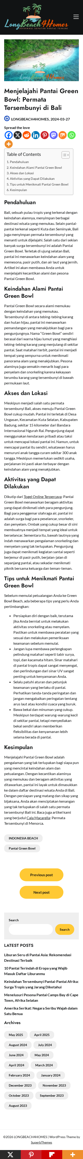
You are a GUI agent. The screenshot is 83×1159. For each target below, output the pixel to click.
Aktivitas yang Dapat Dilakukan (32, 178)
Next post (41, 892)
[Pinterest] (45, 135)
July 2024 (45, 1045)
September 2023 (52, 1095)
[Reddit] (27, 135)
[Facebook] (9, 135)
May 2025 (16, 1035)
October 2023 (19, 1095)
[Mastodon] (54, 135)
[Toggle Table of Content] (63, 155)
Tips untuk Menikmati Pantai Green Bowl (39, 184)
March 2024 (44, 1065)
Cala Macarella (38, 818)
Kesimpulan (18, 190)
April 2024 (16, 1065)
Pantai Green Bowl (22, 848)
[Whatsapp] (72, 135)
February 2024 (19, 1075)
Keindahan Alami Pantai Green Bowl (36, 167)
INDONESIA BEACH (23, 838)
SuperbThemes (41, 1142)
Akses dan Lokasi (22, 173)
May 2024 (42, 1055)
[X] (18, 135)
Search (65, 929)
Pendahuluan (19, 162)
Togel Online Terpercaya (43, 496)
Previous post (41, 875)
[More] (9, 144)
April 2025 (42, 1035)
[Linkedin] (36, 135)
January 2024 (50, 1075)
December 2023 (20, 1085)
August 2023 (18, 1105)
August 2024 (18, 1045)
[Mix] (63, 135)
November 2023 (54, 1085)
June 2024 (16, 1055)
